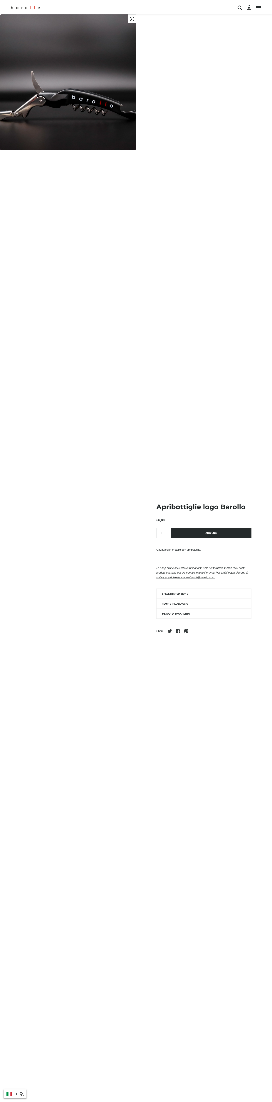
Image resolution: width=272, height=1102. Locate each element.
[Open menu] (258, 8)
